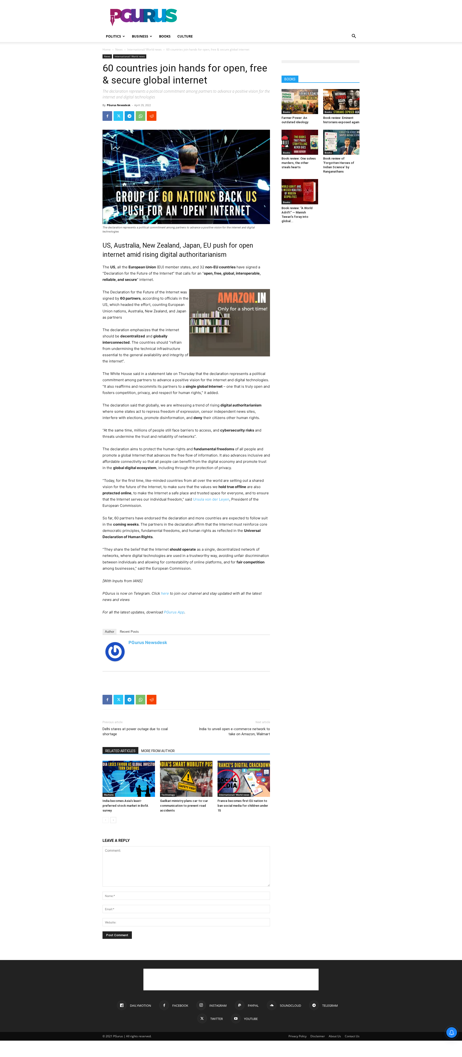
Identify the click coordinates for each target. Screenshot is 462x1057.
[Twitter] (118, 116)
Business (140, 36)
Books (165, 36)
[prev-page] (106, 820)
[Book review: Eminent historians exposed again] (341, 101)
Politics (113, 36)
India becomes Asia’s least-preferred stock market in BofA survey (125, 805)
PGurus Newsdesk (118, 105)
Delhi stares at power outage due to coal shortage (135, 731)
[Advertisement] (271, 17)
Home (107, 49)
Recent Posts (129, 631)
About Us (335, 1036)
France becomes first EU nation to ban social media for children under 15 (243, 805)
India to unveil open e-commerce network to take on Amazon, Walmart (234, 731)
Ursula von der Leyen (211, 499)
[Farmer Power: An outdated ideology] (300, 101)
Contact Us (352, 1036)
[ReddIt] (151, 116)
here (165, 593)
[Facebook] (107, 116)
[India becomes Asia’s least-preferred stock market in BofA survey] (129, 779)
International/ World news (144, 49)
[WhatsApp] (140, 116)
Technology (168, 794)
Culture (185, 36)
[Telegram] (129, 116)
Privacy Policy (298, 1036)
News (119, 49)
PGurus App (174, 612)
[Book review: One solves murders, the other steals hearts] (300, 142)
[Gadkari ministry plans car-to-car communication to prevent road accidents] (186, 779)
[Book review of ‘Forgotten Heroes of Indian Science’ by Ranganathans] (341, 142)
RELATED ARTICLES (120, 751)
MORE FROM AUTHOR (158, 751)
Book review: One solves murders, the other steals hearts (299, 163)
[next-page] (113, 820)
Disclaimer (317, 1036)
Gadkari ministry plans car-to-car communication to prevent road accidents (184, 805)
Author (109, 631)
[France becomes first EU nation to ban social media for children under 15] (244, 779)
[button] (353, 36)
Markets (109, 794)
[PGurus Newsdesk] (115, 651)
